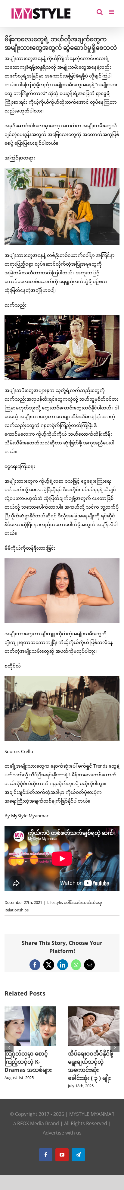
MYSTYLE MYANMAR (91, 1122)
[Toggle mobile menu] (112, 12)
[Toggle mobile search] (100, 12)
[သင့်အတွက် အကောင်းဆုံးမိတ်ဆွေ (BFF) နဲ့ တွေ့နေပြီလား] (30, 1009)
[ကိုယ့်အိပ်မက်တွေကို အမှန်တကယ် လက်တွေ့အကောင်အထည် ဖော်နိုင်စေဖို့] (93, 1009)
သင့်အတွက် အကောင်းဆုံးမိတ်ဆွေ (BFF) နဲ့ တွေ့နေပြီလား (29, 1061)
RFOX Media (30, 1131)
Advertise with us (62, 1141)
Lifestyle (54, 902)
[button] (9, 1051)
